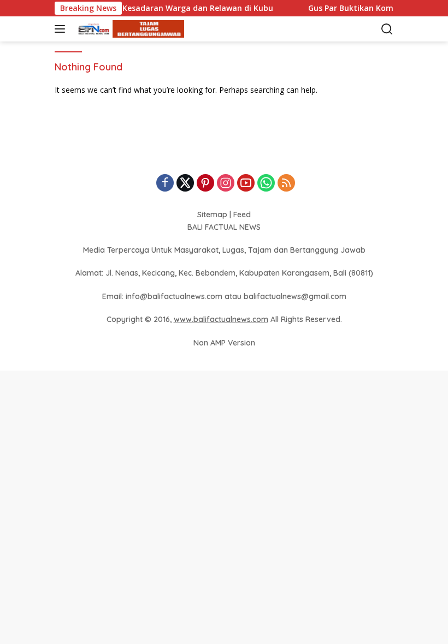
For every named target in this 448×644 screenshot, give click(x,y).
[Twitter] (185, 183)
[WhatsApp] (266, 183)
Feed (242, 214)
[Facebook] (165, 183)
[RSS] (286, 183)
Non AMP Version (224, 343)
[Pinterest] (205, 183)
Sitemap (212, 214)
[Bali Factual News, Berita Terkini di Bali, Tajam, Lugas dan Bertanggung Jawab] (128, 29)
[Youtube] (246, 183)
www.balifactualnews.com (221, 319)
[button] (62, 29)
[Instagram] (225, 183)
